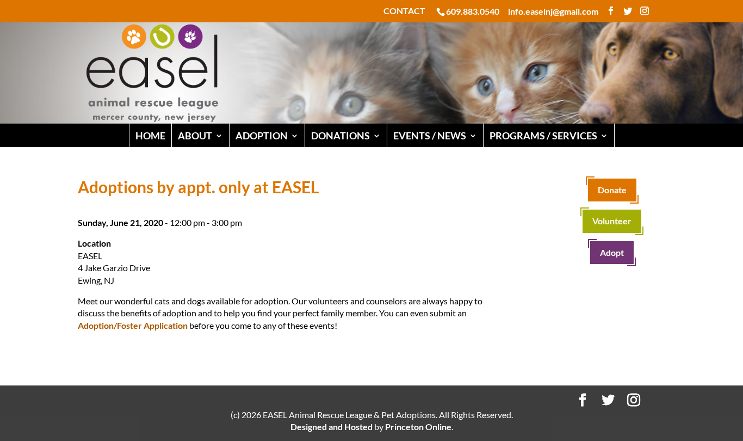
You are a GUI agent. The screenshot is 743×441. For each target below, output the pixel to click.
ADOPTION (262, 135)
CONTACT (404, 11)
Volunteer (611, 221)
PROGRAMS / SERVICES (543, 135)
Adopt (612, 252)
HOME (150, 135)
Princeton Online (418, 426)
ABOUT (195, 135)
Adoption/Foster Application (133, 325)
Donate (612, 190)
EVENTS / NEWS (429, 135)
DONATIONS (340, 135)
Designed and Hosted (331, 426)
